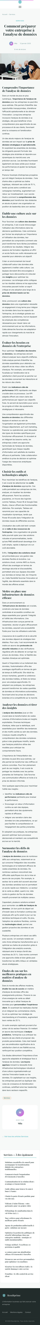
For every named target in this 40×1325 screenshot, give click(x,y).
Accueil (4, 14)
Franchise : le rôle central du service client (19, 1275)
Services (12, 14)
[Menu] (20, 7)
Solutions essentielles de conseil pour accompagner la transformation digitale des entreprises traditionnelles (19, 1165)
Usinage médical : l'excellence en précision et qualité (17, 1246)
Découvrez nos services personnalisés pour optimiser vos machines (19, 1260)
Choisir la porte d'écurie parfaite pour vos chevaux (20, 1197)
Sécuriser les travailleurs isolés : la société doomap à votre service (18, 1268)
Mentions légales (16, 1312)
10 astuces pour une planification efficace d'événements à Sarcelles (18, 1253)
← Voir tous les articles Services (15, 1136)
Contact (28, 1312)
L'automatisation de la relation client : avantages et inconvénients (19, 1183)
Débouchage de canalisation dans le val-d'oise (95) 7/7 (19, 1212)
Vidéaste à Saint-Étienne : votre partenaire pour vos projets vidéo (18, 1204)
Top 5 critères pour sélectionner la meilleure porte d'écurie (18, 1219)
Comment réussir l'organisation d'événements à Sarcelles (17, 1175)
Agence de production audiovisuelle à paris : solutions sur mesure (19, 1226)
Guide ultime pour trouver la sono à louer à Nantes (19, 1190)
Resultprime (13, 1295)
